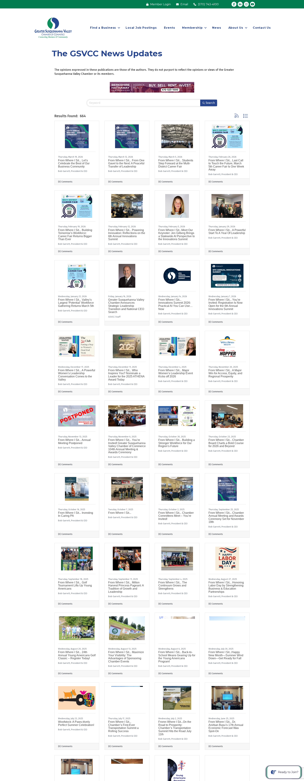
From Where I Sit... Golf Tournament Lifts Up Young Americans (75, 585)
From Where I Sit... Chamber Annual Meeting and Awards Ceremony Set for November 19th (226, 517)
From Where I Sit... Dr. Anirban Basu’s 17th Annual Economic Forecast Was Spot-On (225, 726)
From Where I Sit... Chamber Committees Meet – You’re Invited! (176, 515)
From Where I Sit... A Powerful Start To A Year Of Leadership (227, 232)
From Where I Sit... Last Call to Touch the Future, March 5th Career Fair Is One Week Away (226, 165)
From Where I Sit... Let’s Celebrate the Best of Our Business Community (74, 163)
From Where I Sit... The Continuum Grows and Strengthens (172, 585)
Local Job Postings (141, 27)
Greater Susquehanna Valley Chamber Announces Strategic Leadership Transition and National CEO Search (126, 306)
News (216, 27)
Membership (192, 27)
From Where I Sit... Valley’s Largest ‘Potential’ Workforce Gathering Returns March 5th (76, 302)
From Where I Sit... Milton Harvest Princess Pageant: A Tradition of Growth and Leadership (126, 587)
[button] (236, 115)
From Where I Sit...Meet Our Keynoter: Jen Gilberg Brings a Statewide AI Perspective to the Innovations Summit (176, 235)
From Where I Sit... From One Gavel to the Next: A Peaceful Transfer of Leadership (126, 163)
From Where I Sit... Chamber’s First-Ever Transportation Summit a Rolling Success (123, 726)
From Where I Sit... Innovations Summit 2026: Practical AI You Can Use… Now (175, 304)
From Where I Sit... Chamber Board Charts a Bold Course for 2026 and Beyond (226, 443)
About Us (235, 27)
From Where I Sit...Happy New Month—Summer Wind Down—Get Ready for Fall (225, 655)
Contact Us (262, 27)
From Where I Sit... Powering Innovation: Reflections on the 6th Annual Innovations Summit (126, 235)
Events (169, 27)
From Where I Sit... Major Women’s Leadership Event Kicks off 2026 (175, 373)
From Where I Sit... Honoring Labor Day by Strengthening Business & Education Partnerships (226, 587)
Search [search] (210, 103)
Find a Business (103, 27)
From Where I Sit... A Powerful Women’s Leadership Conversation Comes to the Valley (76, 375)
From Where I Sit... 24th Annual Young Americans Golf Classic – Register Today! (77, 655)
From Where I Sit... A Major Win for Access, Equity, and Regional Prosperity (225, 373)
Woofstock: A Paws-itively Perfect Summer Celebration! (76, 723)
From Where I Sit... (119, 512)
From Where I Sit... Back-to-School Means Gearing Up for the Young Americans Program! (176, 657)
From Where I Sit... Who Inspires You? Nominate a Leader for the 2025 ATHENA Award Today (126, 375)
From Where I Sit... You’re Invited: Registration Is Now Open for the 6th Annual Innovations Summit (225, 304)
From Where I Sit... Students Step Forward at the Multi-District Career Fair (175, 163)
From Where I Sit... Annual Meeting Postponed (74, 441)
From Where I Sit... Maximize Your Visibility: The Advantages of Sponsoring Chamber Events (126, 657)
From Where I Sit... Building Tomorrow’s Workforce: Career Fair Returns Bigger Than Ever (75, 235)
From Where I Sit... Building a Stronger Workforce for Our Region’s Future (176, 443)
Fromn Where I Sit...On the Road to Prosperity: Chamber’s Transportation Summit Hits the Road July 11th (174, 728)
